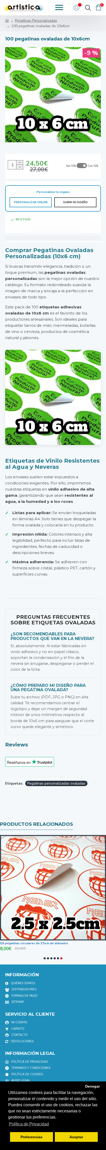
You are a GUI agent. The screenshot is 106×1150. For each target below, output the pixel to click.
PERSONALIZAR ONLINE (31, 202)
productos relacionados (36, 824)
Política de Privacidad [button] (29, 1124)
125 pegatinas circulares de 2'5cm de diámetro (34, 943)
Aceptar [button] (76, 1137)
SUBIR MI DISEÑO (75, 202)
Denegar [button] (92, 1086)
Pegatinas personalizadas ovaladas (56, 783)
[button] (45, 958)
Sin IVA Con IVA (82, 166)
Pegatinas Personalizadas (36, 20)
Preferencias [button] (31, 1137)
